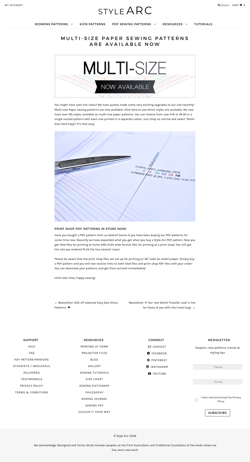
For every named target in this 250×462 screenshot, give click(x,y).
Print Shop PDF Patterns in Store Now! (90, 229)
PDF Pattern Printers (31, 359)
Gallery (94, 366)
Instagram (159, 367)
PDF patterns (174, 235)
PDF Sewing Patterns (131, 24)
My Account (14, 5)
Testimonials (31, 379)
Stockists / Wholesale (31, 366)
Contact (159, 346)
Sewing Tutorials (94, 372)
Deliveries (31, 372)
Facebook (159, 353)
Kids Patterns (92, 24)
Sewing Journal (94, 399)
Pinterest (159, 360)
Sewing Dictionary (94, 385)
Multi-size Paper (65, 109)
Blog (94, 359)
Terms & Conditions (31, 392)
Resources (172, 24)
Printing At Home (94, 346)
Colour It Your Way (94, 412)
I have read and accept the (221, 399)
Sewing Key (94, 405)
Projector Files (94, 353)
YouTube (159, 373)
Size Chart (94, 379)
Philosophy (94, 392)
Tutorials (203, 24)
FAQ (32, 353)
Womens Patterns (51, 24)
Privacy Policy (31, 385)
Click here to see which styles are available (153, 109)
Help (31, 346)
